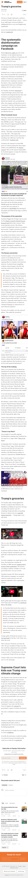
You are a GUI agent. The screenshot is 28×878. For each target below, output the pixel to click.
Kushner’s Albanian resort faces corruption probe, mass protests (10, 821)
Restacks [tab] (11, 785)
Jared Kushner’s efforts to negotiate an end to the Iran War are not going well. (10, 825)
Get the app (21, 871)
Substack (7, 875)
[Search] (25, 803)
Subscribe (19, 2)
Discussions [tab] (12, 803)
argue (2, 686)
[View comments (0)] (8, 14)
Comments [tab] (4, 785)
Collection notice (14, 867)
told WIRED (12, 209)
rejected (16, 706)
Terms (24, 866)
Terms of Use (21, 761)
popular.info (9, 32)
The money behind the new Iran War (9, 808)
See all (4, 847)
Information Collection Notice (15, 762)
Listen (24, 10)
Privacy (20, 866)
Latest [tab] (6, 803)
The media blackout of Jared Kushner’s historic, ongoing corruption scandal (9, 835)
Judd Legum (3, 9)
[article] (14, 811)
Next (23, 775)
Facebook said (14, 140)
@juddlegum (10, 732)
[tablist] (7, 785)
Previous (6, 775)
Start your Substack (10, 871)
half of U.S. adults (10, 53)
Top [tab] (3, 803)
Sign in (25, 2)
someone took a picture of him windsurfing (13, 565)
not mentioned (5, 638)
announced (18, 91)
